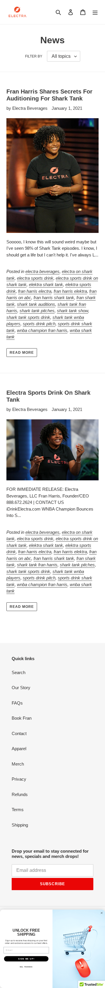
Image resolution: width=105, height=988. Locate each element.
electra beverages (42, 271)
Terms (18, 809)
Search (18, 672)
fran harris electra (34, 291)
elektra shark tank (46, 284)
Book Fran (22, 718)
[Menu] (95, 12)
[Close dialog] (102, 913)
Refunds (20, 794)
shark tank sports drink (28, 317)
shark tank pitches (37, 310)
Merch (18, 763)
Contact (19, 733)
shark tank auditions (36, 304)
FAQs (17, 702)
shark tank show (72, 310)
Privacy (19, 779)
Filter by (33, 56)
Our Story (21, 687)
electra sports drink (35, 278)
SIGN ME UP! (26, 959)
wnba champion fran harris (42, 330)
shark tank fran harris (37, 564)
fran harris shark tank (54, 297)
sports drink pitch (39, 323)
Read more (22, 353)
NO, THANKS (26, 967)
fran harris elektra (70, 291)
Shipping (20, 824)
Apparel (19, 748)
